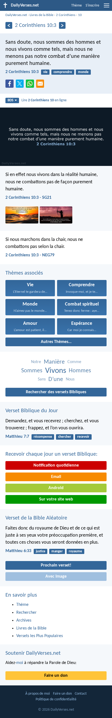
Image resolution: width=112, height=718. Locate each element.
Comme (74, 362)
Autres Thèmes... (56, 342)
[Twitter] (21, 85)
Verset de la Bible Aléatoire (36, 518)
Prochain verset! (56, 565)
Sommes (31, 371)
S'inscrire (92, 6)
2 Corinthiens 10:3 (22, 72)
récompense (43, 437)
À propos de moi (37, 694)
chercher (64, 437)
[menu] (106, 7)
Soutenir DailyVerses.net (33, 653)
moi (19, 663)
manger (57, 551)
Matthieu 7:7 (17, 436)
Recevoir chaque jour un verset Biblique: (51, 454)
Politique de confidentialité (56, 699)
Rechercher (26, 612)
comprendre (63, 72)
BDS (10, 100)
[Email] (41, 85)
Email (56, 477)
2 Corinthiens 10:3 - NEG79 (29, 255)
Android (56, 488)
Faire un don (56, 675)
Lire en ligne (44, 100)
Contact (81, 694)
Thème (76, 6)
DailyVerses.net (16, 15)
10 (80, 15)
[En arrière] (8, 25)
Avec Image (56, 576)
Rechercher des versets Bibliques (56, 392)
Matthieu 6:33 (18, 551)
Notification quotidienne (56, 465)
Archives (23, 620)
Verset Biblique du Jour (31, 411)
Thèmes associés (24, 273)
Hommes (80, 371)
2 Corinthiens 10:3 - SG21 (28, 198)
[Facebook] (10, 85)
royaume (75, 551)
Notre (36, 362)
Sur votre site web (56, 499)
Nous (70, 379)
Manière (54, 362)
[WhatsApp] (31, 84)
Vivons (55, 371)
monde (83, 72)
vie (45, 72)
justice (40, 551)
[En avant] (62, 25)
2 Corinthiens (65, 15)
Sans (42, 379)
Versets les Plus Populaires (39, 636)
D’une (55, 379)
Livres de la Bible (41, 15)
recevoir (83, 437)
